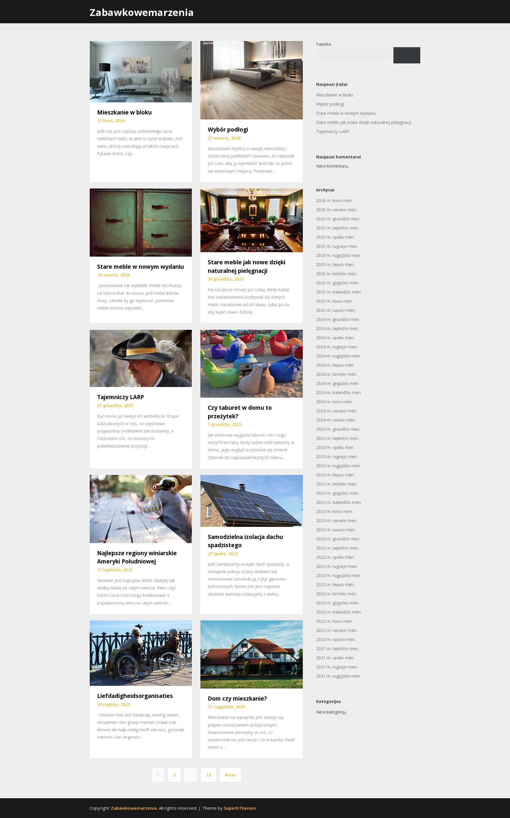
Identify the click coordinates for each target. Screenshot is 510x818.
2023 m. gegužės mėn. (337, 493)
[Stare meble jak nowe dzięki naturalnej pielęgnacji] (251, 220)
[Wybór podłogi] (251, 80)
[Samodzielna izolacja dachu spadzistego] (251, 500)
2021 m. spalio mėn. (335, 657)
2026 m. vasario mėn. (336, 209)
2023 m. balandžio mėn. (339, 502)
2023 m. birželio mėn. (336, 484)
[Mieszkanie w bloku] (141, 71)
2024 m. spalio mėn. (335, 337)
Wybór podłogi (228, 129)
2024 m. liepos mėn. (335, 365)
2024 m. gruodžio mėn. (338, 319)
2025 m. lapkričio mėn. (337, 228)
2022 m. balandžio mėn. (339, 612)
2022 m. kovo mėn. (334, 621)
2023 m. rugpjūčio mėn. (338, 465)
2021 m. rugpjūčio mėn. (338, 676)
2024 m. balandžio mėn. (339, 392)
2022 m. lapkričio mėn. (337, 548)
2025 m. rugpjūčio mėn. (338, 255)
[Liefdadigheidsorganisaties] (141, 652)
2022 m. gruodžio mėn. (338, 539)
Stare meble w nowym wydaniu (140, 267)
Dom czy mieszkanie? (237, 698)
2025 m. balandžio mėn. (339, 292)
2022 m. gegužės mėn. (337, 603)
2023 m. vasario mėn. (336, 520)
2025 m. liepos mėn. (335, 264)
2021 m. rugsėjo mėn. (337, 667)
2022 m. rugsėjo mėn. (337, 566)
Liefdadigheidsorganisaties (135, 696)
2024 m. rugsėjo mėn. (337, 347)
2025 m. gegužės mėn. (337, 283)
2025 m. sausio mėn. (336, 310)
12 (208, 775)
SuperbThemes (240, 808)
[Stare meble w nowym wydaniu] (141, 222)
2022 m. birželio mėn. (336, 593)
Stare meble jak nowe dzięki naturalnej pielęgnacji (363, 122)
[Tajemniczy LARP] (141, 358)
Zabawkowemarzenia (142, 12)
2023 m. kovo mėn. (334, 511)
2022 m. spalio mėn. (335, 557)
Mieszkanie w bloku (124, 112)
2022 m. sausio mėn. (336, 639)
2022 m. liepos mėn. (335, 584)
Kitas (230, 775)
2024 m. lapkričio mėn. (337, 328)
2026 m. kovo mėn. (334, 200)
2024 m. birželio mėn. (336, 374)
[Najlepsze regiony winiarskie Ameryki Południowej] (141, 509)
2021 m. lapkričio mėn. (337, 648)
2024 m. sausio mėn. (336, 420)
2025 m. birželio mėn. (336, 273)
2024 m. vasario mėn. (336, 411)
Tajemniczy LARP (120, 397)
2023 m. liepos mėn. (335, 475)
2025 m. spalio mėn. (335, 237)
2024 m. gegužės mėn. (337, 383)
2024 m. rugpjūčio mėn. (338, 356)
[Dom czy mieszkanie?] (251, 654)
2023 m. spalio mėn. (335, 447)
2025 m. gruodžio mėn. (338, 219)
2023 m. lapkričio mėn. (337, 438)
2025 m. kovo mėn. (334, 301)
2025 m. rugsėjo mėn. (337, 246)
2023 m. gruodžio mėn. (338, 429)
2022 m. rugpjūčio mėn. (338, 575)
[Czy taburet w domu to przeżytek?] (251, 363)
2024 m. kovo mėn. (334, 401)
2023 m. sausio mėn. (336, 529)
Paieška (323, 44)
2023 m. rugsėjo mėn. (337, 456)
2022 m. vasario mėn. (336, 630)
